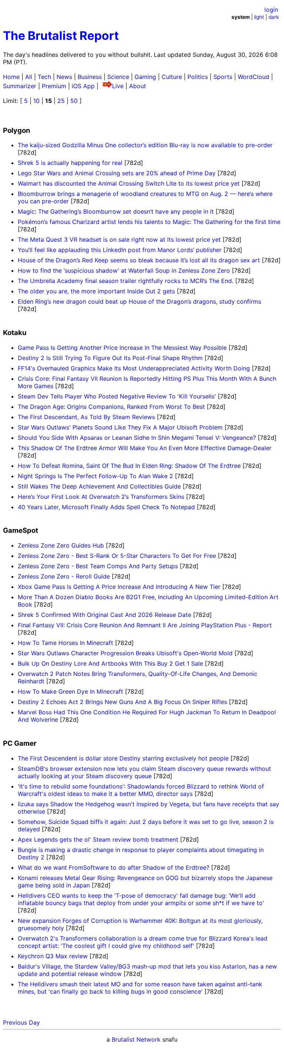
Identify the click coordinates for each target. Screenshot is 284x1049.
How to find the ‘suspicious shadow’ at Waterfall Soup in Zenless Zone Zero (124, 270)
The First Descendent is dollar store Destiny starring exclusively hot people (124, 758)
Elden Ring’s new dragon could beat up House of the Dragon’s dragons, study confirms (139, 301)
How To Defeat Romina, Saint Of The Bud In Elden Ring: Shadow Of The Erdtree (129, 465)
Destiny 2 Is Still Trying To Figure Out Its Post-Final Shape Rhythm (110, 358)
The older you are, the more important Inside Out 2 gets (96, 291)
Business (90, 76)
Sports (222, 76)
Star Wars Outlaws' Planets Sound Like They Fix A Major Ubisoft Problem (120, 427)
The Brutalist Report (61, 35)
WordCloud (253, 76)
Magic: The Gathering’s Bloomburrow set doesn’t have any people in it (116, 211)
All (28, 76)
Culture (172, 76)
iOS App (83, 86)
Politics (197, 76)
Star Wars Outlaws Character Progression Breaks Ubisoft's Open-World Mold (125, 653)
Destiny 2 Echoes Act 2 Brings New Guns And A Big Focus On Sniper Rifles (122, 701)
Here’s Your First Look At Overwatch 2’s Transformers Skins (101, 496)
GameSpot (20, 530)
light (259, 17)
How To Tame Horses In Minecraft (65, 642)
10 (36, 100)
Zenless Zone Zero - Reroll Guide (64, 576)
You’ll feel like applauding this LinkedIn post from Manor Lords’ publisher (120, 249)
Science (118, 76)
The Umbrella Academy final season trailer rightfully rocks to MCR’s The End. (125, 280)
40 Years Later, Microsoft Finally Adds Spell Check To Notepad (106, 507)
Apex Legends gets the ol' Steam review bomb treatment (99, 839)
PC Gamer (20, 743)
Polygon (16, 130)
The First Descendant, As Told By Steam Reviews (86, 417)
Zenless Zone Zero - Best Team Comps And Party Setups (98, 566)
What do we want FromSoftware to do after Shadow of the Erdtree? (114, 867)
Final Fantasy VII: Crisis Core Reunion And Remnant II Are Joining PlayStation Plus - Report (145, 625)
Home (11, 76)
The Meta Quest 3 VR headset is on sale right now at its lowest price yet (119, 239)
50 (74, 100)
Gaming (145, 76)
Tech (44, 76)
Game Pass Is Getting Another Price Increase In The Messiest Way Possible (122, 347)
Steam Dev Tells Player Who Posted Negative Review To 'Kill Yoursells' (117, 396)
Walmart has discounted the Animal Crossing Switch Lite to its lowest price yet (129, 183)
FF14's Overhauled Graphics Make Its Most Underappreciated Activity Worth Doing (134, 368)
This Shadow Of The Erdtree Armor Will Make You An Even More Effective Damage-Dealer (144, 448)
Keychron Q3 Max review (53, 956)
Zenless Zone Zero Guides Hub (61, 545)
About (137, 86)
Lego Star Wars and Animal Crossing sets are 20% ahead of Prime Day (117, 173)
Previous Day (21, 1022)
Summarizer (19, 86)
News (64, 76)
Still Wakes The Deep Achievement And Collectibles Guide (99, 486)
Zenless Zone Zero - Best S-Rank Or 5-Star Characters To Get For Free (117, 555)
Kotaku (15, 332)
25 (61, 100)
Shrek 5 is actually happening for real (70, 162)
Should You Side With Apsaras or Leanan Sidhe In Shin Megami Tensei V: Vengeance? (137, 437)
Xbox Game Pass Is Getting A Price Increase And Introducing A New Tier (119, 586)
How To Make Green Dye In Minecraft (70, 691)
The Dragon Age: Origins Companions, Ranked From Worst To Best (111, 406)
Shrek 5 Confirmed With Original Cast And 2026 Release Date (104, 614)
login (271, 9)
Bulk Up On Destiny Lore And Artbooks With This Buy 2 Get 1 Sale (110, 663)
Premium (54, 86)
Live (118, 86)
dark (273, 17)
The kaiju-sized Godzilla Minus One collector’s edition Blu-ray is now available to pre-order (145, 145)
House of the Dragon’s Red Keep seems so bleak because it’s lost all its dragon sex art (139, 260)
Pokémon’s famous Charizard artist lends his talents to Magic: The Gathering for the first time (149, 221)
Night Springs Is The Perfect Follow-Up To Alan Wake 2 (95, 476)
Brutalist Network (136, 1039)
